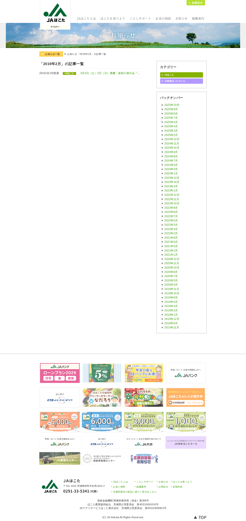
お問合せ (196, 2)
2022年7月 (171, 216)
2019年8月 (171, 297)
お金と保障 (119, 486)
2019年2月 (171, 310)
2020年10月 (171, 267)
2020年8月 (171, 272)
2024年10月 (171, 147)
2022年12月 (171, 194)
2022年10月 (171, 203)
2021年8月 (171, 237)
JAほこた (55, 15)
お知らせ (181, 18)
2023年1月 (171, 190)
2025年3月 (171, 130)
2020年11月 (171, 263)
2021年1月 (171, 254)
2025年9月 (171, 109)
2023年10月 (171, 182)
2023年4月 (171, 186)
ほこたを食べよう (112, 18)
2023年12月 (171, 177)
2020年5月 (171, 280)
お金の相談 (163, 18)
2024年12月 (171, 139)
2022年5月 (171, 224)
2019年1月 (171, 314)
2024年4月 (171, 169)
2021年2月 (171, 250)
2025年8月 (171, 113)
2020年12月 (171, 259)
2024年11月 (171, 143)
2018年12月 (171, 319)
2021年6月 (171, 241)
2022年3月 (171, 229)
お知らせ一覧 (52, 54)
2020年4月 (171, 284)
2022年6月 (171, 220)
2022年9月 (171, 207)
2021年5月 (171, 246)
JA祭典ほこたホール (174, 81)
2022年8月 (171, 212)
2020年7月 (171, 276)
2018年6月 (171, 323)
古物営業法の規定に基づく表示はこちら (135, 491)
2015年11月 (171, 327)
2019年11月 (171, 289)
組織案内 (198, 18)
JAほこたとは (86, 18)
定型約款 (177, 486)
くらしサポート (140, 18)
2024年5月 (171, 165)
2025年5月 (171, 122)
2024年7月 (171, 160)
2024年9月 (171, 152)
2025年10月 (171, 104)
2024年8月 (171, 156)
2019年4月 (171, 306)
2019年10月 (171, 293)
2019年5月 (171, 301)
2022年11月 (171, 199)
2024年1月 (171, 173)
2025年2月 (171, 135)
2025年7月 (171, 117)
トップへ (200, 517)
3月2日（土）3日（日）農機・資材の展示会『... (110, 73)
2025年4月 (171, 126)
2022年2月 (171, 233)
